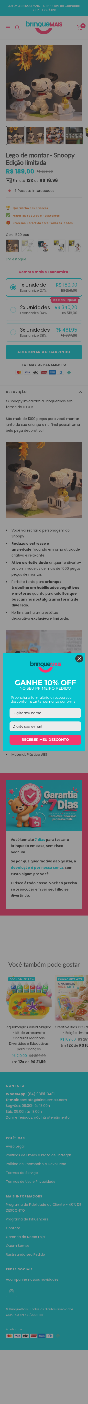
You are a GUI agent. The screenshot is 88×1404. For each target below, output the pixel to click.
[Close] (79, 658)
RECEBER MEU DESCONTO (45, 739)
